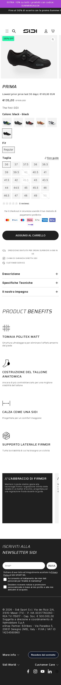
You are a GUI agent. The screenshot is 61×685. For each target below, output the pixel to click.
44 (6, 187)
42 (16, 180)
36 (6, 164)
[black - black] (7, 133)
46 (45, 187)
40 (27, 173)
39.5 (16, 172)
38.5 (45, 164)
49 (35, 195)
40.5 (35, 172)
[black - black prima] (18, 122)
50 (46, 196)
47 (16, 195)
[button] (7, 31)
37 (16, 164)
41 (45, 172)
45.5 (35, 187)
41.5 (6, 180)
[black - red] (29, 122)
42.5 (26, 180)
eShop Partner (11, 625)
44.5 (16, 187)
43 (35, 180)
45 (26, 187)
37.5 (25, 164)
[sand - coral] (41, 122)
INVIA (51, 565)
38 (35, 164)
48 (26, 195)
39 (6, 172)
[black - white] (52, 122)
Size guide (53, 158)
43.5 (45, 180)
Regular (8, 149)
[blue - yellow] (7, 122)
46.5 (6, 195)
